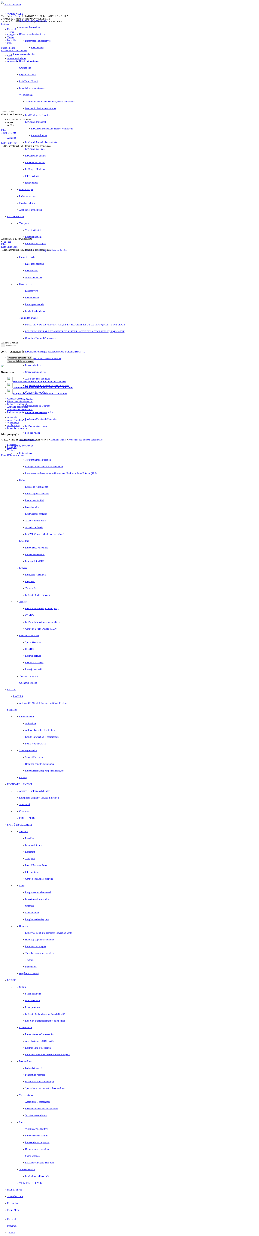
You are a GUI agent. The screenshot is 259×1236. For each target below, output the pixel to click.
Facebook (11, 29)
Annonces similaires (16, 58)
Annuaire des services (17, 406)
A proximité (12, 61)
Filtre (3, 130)
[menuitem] (132, 564)
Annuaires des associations (20, 409)
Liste (3, 143)
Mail (9, 42)
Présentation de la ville (23, 54)
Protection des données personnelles (85, 439)
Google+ (11, 34)
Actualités (12, 417)
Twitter (10, 32)
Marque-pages (8, 48)
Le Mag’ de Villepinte (17, 404)
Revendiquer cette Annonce (14, 50)
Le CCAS (18, 696)
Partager (5, 24)
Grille (9, 143)
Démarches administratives (20, 401)
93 (9, 241)
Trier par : (8, 132)
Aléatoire (11, 138)
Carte (9, 55)
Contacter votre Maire (17, 398)
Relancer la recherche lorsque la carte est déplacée (27, 146)
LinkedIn (11, 40)
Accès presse (13, 425)
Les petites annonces (17, 428)
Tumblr (10, 37)
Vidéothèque (13, 422)
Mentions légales (58, 439)
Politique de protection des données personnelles (30, 412)
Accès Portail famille (17, 420)
